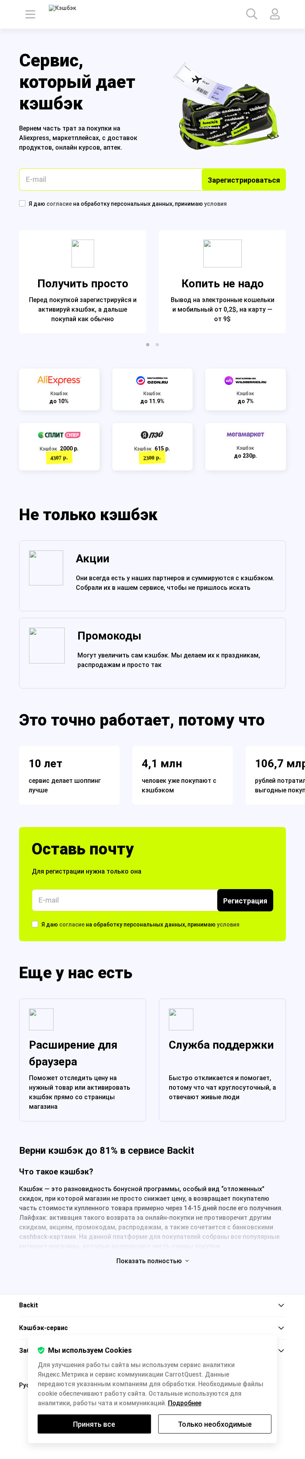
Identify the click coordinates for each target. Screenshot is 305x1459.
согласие (59, 204)
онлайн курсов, (79, 147)
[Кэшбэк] (71, 14)
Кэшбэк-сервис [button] (43, 1328)
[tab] (152, 1305)
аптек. (112, 147)
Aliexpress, (35, 138)
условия (215, 204)
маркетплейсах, (77, 138)
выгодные (271, 790)
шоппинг (87, 780)
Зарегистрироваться (244, 180)
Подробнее (184, 1403)
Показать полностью (149, 1261)
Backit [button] (28, 1305)
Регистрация (245, 901)
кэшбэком (158, 790)
